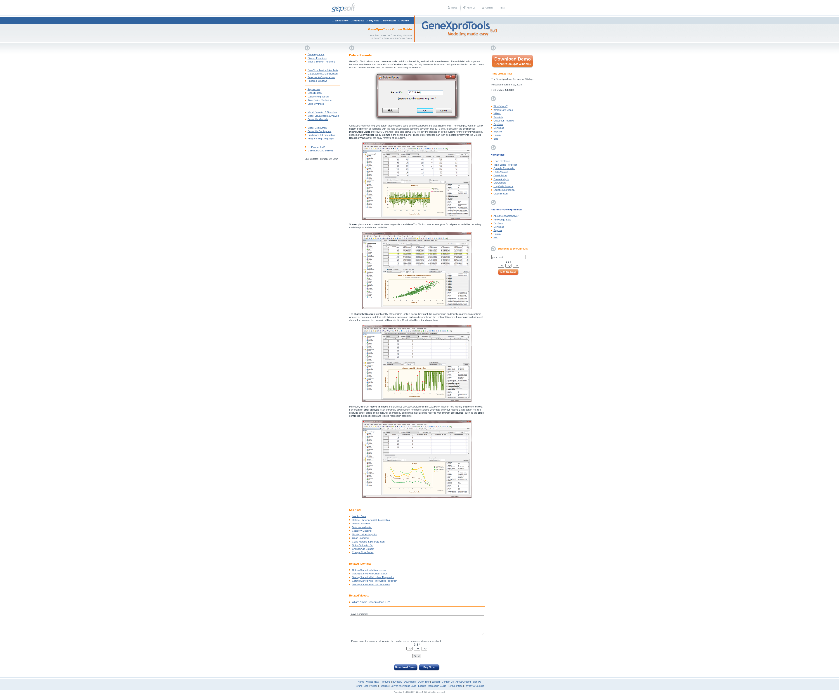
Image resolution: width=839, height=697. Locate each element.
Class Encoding (360, 538)
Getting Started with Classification (369, 573)
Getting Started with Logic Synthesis (371, 584)
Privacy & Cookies (474, 686)
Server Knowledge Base (403, 686)
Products (359, 20)
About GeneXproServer (506, 216)
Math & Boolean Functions (321, 61)
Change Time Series (363, 552)
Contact (489, 8)
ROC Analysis (501, 172)
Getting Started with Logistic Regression (373, 577)
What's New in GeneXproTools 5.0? (371, 602)
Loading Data (359, 516)
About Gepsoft (463, 681)
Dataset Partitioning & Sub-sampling (371, 520)
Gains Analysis (501, 179)
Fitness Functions (317, 58)
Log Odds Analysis (503, 186)
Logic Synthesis (316, 103)
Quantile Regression (504, 168)
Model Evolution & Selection (322, 112)
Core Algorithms (316, 54)
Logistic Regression (318, 96)
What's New (341, 20)
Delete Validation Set (362, 545)
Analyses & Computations (321, 77)
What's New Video (503, 110)
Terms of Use (455, 686)
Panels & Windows (317, 81)
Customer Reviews (504, 120)
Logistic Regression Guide (432, 686)
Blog (502, 8)
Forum (405, 20)
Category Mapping (361, 530)
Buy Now (374, 20)
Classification (315, 93)
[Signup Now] (508, 272)
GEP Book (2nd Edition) (320, 150)
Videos (497, 113)
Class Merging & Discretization (368, 541)
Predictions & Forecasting (321, 135)
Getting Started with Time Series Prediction (374, 580)
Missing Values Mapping (364, 534)
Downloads (389, 20)
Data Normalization (362, 527)
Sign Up (477, 681)
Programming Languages (321, 138)
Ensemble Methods (318, 119)
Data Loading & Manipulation (323, 73)
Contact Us (448, 681)
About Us (471, 8)
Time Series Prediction (319, 100)
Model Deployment (317, 128)
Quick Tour (424, 681)
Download (499, 128)
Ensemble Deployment (319, 131)
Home (454, 8)
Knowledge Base (502, 219)
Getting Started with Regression (369, 570)
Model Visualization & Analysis (323, 115)
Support (498, 131)
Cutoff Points (500, 175)
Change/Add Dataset (363, 549)
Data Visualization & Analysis (323, 70)
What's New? (501, 106)
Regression (314, 89)
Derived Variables (361, 523)
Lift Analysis (500, 182)
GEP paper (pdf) (316, 147)
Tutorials (498, 117)
